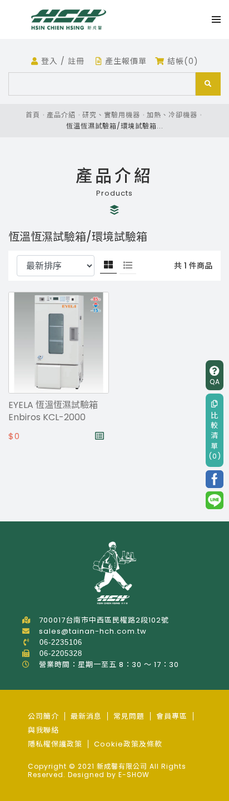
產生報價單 (124, 61)
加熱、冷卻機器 (172, 115)
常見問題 (129, 716)
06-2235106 (60, 642)
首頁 (33, 115)
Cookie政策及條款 (128, 744)
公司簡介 (43, 716)
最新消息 (86, 716)
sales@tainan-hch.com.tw (93, 631)
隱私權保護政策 (55, 744)
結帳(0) (181, 61)
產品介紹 (61, 115)
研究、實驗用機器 (111, 115)
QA (215, 381)
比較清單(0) (214, 435)
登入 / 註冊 (61, 61)
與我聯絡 (43, 730)
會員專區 (171, 716)
